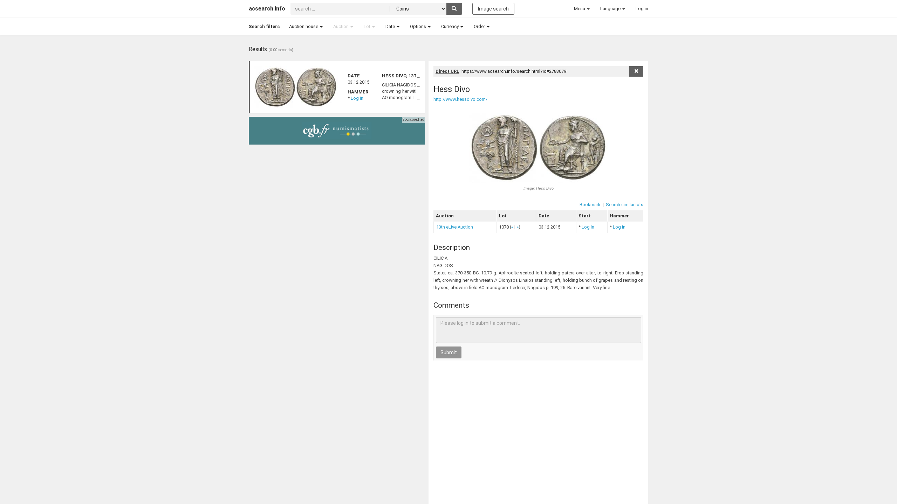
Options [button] (418, 26)
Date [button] (390, 26)
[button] (582, 9)
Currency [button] (450, 26)
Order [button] (480, 26)
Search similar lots (624, 204)
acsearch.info (267, 8)
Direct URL (447, 71)
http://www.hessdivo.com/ (460, 99)
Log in (357, 98)
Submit (448, 352)
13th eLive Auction (454, 227)
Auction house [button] (304, 26)
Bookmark (590, 204)
